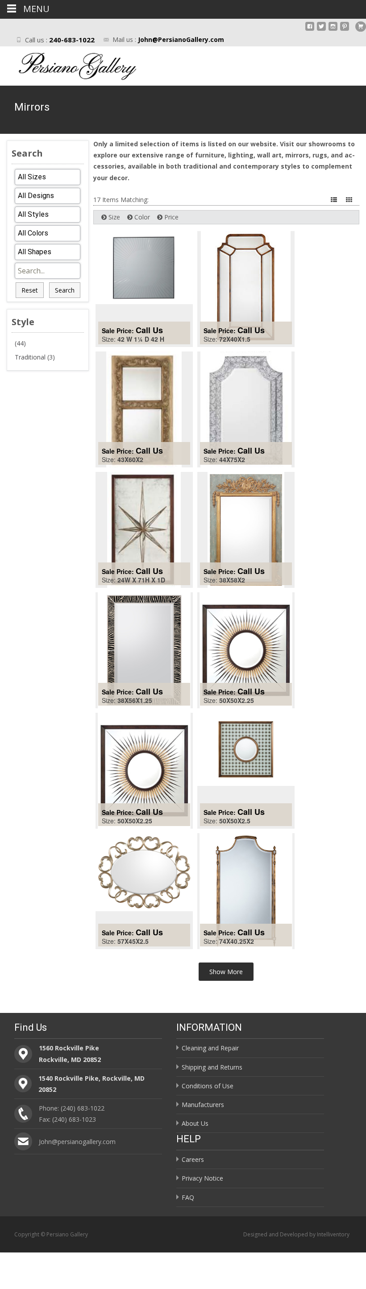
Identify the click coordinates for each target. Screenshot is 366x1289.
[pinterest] (344, 29)
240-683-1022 (72, 39)
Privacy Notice (202, 1178)
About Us (195, 1123)
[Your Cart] (360, 26)
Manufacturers (203, 1104)
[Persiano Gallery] (69, 64)
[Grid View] (350, 199)
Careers (193, 1159)
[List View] (335, 199)
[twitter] (321, 29)
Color (141, 217)
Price (170, 217)
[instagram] (333, 29)
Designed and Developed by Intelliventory (296, 1234)
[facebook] (309, 29)
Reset (29, 290)
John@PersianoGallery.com (181, 39)
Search (65, 290)
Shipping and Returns (212, 1067)
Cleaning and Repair (210, 1048)
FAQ (188, 1197)
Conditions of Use (207, 1086)
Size (113, 217)
